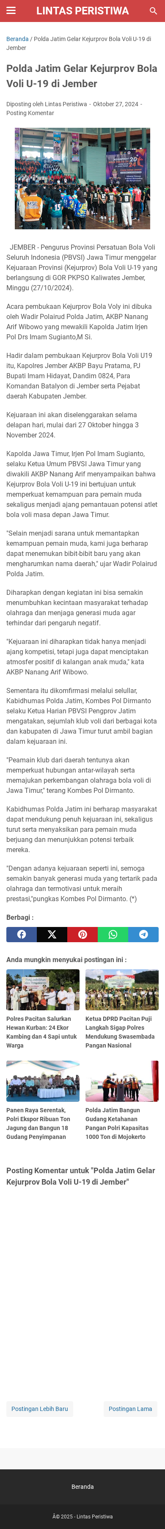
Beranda (83, 1486)
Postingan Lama (130, 1408)
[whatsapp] (113, 934)
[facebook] (21, 934)
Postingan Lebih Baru (39, 1408)
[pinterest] (82, 934)
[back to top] (148, 1510)
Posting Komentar (30, 113)
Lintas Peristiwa (82, 11)
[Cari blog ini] (153, 11)
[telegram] (143, 934)
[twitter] (52, 934)
